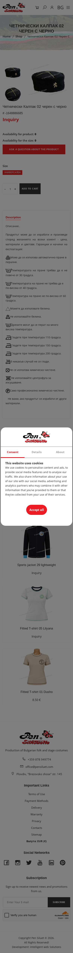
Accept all (36, 510)
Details (37, 452)
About (60, 452)
